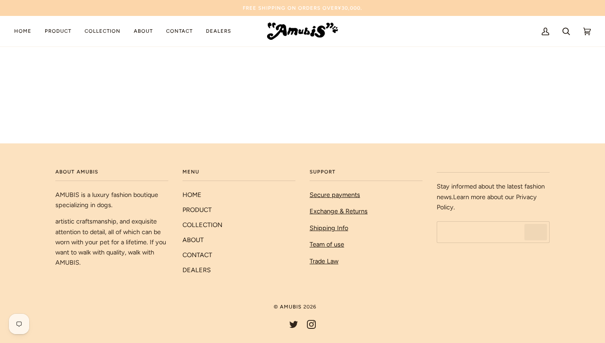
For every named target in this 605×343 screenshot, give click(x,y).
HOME (192, 195)
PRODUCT (197, 210)
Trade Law (324, 261)
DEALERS (196, 270)
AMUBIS (291, 307)
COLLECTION (202, 225)
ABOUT (193, 240)
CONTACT (197, 255)
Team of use (327, 244)
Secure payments (335, 195)
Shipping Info (329, 228)
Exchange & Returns (339, 211)
